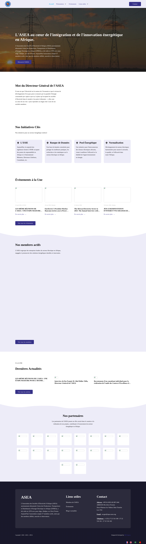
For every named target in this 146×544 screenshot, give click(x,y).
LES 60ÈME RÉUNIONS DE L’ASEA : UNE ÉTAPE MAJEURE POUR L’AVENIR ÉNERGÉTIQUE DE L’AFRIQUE (31, 380)
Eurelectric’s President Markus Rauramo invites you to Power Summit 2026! (56, 211)
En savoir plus (19, 214)
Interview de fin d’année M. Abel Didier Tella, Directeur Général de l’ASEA (71, 382)
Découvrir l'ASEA (23, 62)
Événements (69, 506)
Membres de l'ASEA (72, 502)
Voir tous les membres (24, 342)
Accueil (51, 4)
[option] (131, 542)
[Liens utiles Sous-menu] (87, 4)
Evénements (72, 4)
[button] (103, 94)
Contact (135, 4)
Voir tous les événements (25, 223)
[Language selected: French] (134, 542)
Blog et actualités (71, 511)
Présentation (60, 4)
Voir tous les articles (24, 392)
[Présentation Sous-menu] (65, 4)
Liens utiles (82, 4)
